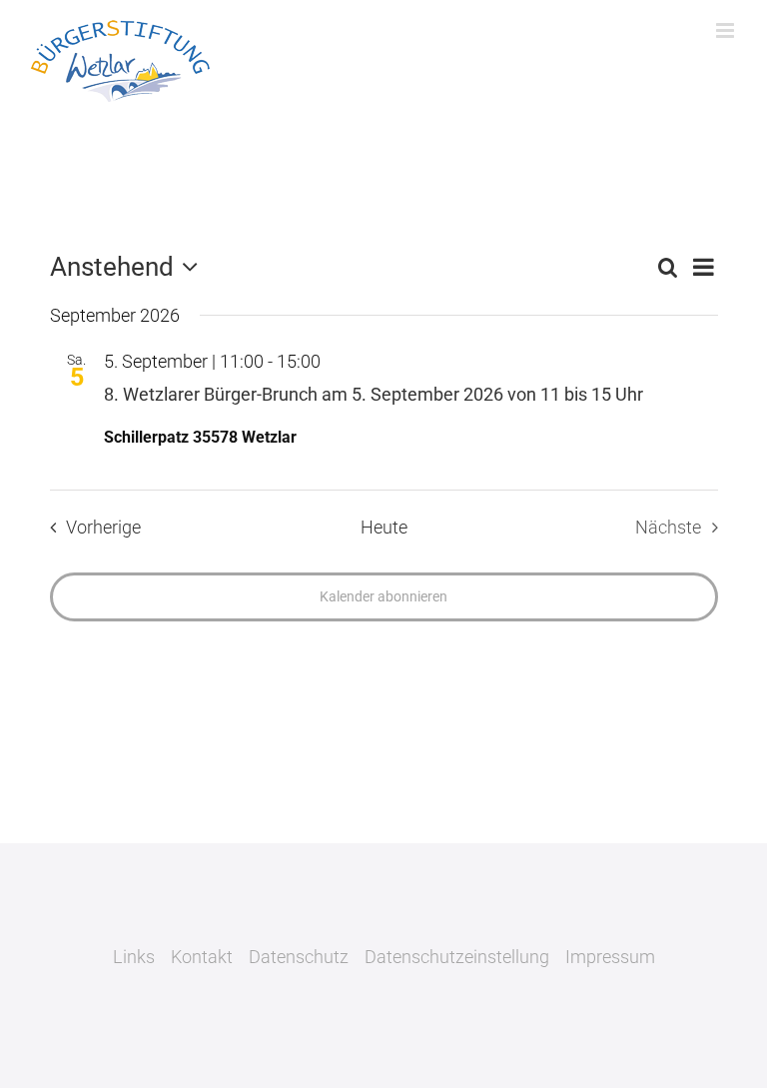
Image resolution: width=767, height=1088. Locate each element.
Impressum (610, 956)
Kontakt (202, 956)
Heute (384, 528)
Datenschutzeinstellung (457, 956)
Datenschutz (299, 956)
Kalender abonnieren (383, 596)
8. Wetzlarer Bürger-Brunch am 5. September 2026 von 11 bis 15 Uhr (373, 394)
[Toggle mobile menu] (726, 30)
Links (134, 956)
